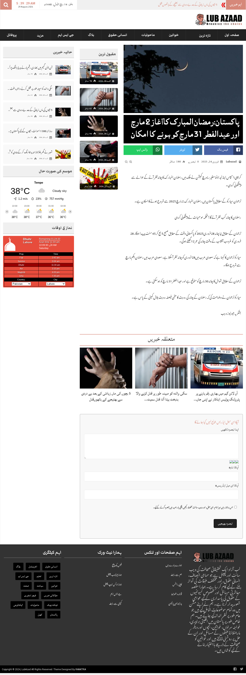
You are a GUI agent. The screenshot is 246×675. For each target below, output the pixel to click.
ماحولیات (148, 34)
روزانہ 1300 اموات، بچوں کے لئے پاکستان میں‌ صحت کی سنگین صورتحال (29, 130)
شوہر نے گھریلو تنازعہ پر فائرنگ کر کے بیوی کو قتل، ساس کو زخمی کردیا (29, 152)
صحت (26, 585)
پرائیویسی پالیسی (175, 604)
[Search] (6, 4)
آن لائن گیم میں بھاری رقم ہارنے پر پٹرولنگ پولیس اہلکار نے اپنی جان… (217, 396)
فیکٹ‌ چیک (52, 605)
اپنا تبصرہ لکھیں (230, 429)
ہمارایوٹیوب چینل (114, 575)
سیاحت (40, 585)
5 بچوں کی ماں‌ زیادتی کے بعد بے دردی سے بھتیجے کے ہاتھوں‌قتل (106, 396)
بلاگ (91, 34)
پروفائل (12, 34)
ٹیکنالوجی (17, 605)
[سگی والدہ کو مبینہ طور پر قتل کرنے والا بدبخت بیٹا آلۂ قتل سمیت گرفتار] (161, 368)
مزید (40, 35)
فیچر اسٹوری (30, 595)
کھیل (40, 614)
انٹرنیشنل (33, 566)
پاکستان (53, 614)
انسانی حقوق (117, 34)
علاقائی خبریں (50, 595)
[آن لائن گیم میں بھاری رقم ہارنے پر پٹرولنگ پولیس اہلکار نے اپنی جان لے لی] (216, 368)
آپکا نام (234, 467)
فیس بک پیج (117, 566)
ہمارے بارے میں (174, 566)
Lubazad (231, 161)
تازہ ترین (205, 35)
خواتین (174, 34)
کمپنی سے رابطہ (115, 604)
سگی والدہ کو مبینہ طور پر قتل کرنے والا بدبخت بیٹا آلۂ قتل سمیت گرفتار (29, 88)
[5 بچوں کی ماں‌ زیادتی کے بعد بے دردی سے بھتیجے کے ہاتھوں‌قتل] (106, 368)
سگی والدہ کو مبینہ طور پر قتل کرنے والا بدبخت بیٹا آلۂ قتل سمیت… (161, 396)
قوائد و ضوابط (176, 594)
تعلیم (39, 576)
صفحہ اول (232, 34)
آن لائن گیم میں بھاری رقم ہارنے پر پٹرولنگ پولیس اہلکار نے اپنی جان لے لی (29, 67)
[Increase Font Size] (131, 162)
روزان (214, 5)
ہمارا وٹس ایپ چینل (113, 585)
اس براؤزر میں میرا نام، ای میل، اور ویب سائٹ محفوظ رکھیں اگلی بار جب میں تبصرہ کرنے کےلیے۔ (193, 508)
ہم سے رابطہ (176, 575)
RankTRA (81, 669)
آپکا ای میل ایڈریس (227, 485)
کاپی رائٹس (177, 585)
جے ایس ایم (66, 34)
